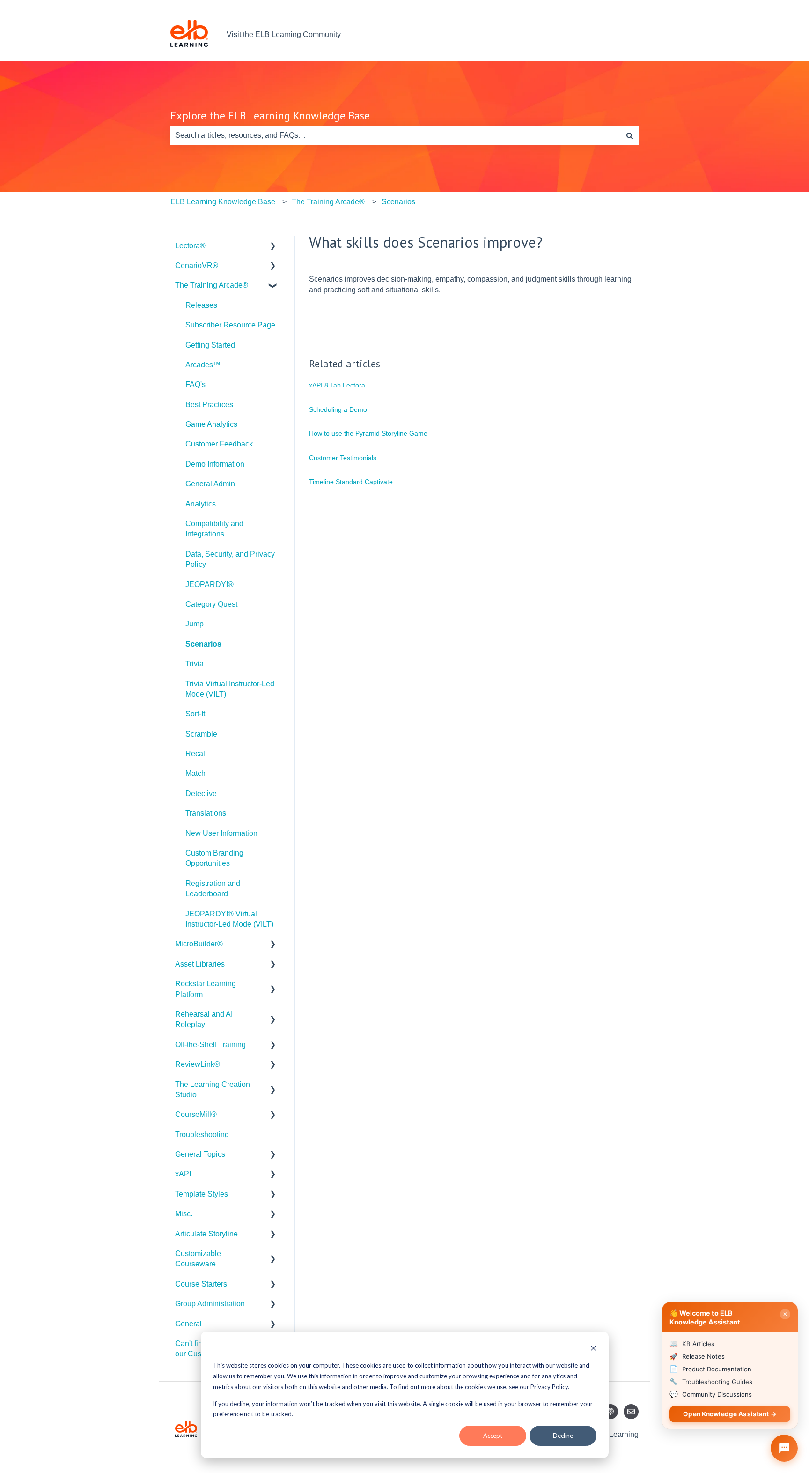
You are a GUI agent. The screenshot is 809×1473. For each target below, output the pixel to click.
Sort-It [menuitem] (195, 714)
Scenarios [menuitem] (203, 644)
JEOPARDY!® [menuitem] (209, 584)
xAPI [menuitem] (183, 1174)
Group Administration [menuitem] (210, 1304)
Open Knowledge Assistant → (730, 1414)
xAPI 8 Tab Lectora (337, 385)
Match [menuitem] (195, 773)
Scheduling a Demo (338, 409)
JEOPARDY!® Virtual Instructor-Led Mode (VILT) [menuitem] (229, 919)
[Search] (630, 135)
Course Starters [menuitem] (201, 1284)
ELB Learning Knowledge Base (222, 202)
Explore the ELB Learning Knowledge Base (270, 115)
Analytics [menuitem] (200, 504)
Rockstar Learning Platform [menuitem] (205, 989)
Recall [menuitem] (196, 754)
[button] (272, 246)
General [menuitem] (188, 1324)
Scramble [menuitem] (201, 734)
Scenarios (398, 202)
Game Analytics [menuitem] (211, 424)
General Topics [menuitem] (200, 1154)
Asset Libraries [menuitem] (200, 964)
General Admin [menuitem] (210, 484)
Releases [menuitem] (201, 305)
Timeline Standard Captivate (351, 481)
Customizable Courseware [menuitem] (198, 1259)
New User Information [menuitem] (221, 833)
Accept (492, 1435)
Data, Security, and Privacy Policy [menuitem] (230, 559)
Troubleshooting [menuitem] (202, 1134)
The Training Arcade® (328, 202)
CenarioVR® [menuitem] (196, 265)
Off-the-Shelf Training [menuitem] (210, 1045)
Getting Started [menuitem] (210, 345)
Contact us (611, 34)
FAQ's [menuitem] (195, 384)
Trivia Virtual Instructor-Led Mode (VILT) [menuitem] (229, 689)
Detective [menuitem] (201, 793)
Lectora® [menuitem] (190, 246)
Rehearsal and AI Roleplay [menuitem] (204, 1019)
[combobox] (395, 135)
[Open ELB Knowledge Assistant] (784, 1448)
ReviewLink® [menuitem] (197, 1064)
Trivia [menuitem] (194, 664)
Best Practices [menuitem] (209, 405)
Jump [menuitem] (194, 624)
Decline (563, 1435)
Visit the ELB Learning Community (284, 34)
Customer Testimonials (342, 457)
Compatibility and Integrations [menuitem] (214, 529)
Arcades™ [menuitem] (203, 365)
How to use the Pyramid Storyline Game (368, 433)
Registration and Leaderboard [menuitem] (212, 888)
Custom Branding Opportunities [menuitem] (214, 858)
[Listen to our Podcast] (610, 1411)
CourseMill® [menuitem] (196, 1114)
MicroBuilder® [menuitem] (199, 944)
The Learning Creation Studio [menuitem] (212, 1089)
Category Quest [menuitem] (211, 604)
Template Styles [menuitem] (201, 1194)
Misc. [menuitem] (183, 1214)
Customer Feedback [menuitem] (219, 444)
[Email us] (631, 1411)
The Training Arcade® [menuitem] (211, 285)
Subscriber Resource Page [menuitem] (230, 325)
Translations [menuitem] (205, 813)
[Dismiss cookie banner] (593, 1349)
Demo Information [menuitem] (214, 464)
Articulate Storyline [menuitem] (206, 1234)
